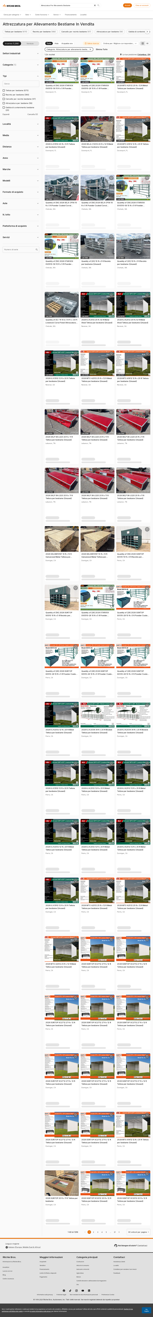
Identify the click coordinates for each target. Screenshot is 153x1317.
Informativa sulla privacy (45, 1295)
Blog (4, 1275)
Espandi (6, 114)
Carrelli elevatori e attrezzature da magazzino (91, 1281)
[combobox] (120, 43)
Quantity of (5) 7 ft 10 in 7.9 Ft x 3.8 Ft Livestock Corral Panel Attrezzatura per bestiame (61, 323)
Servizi (56, 15)
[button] (16, 31)
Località (83, 15)
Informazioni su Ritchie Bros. (12, 1262)
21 (114, 1232)
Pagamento (43, 1277)
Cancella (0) (32, 114)
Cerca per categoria (11, 15)
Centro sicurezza (8, 1279)
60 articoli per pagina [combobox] (137, 1232)
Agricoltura (80, 1273)
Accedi (127, 5)
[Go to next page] (119, 1232)
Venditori (42, 1266)
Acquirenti (43, 1262)
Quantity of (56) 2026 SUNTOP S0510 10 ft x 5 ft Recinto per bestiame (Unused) (130, 557)
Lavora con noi (7, 1271)
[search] (36, 249)
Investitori (6, 1267)
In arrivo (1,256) (12, 43)
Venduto (30, 43)
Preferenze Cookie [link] (108, 1295)
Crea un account (142, 5)
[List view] (147, 43)
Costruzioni (80, 1262)
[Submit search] (98, 5)
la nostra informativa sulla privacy (40, 1311)
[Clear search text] (95, 5)
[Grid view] (142, 43)
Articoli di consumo (82, 1266)
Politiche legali (61, 1295)
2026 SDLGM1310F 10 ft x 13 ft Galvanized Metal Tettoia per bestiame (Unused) (59, 557)
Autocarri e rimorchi (82, 1269)
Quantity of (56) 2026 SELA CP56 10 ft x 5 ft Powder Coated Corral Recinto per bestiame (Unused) (61, 205)
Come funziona (41, 15)
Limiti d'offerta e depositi (48, 1273)
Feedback (116, 1273)
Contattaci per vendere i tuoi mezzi (125, 1269)
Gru (77, 1285)
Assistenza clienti (119, 1262)
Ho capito (146, 1310)
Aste (27, 15)
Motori (78, 1277)
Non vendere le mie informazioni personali (84, 1295)
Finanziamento (71, 15)
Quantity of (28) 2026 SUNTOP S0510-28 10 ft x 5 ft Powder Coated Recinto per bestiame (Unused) (133, 615)
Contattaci (142, 1245)
